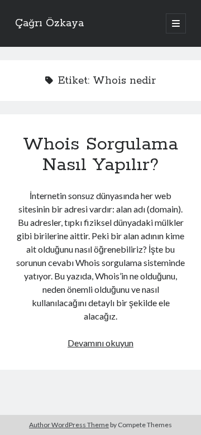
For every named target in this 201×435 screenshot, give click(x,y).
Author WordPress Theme (69, 424)
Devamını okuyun (100, 342)
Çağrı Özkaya (49, 23)
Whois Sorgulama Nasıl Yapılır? (100, 155)
